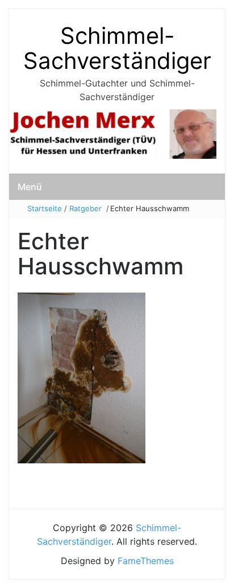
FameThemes (146, 560)
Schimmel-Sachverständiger (117, 48)
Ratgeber (85, 208)
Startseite (44, 208)
